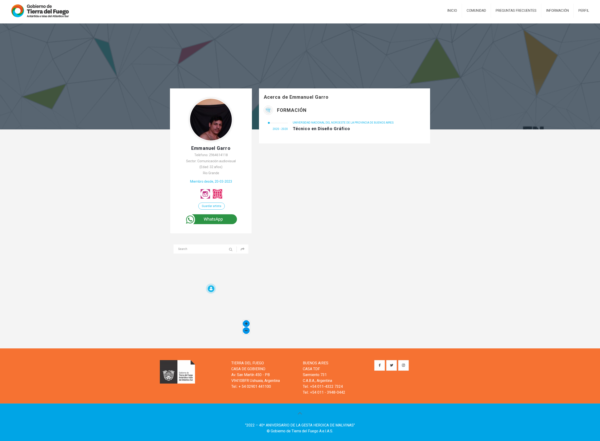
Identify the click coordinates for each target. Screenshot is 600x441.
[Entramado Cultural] (40, 10)
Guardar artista (211, 206)
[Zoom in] (246, 323)
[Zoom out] (246, 330)
